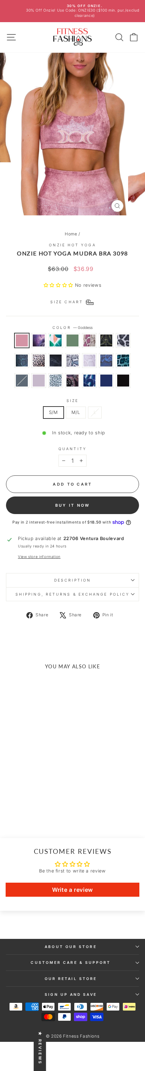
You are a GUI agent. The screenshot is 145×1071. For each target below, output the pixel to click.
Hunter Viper (22, 360)
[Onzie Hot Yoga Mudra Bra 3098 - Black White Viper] (43, 795)
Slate (22, 381)
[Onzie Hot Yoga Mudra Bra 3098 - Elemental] (35, 795)
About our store (70, 947)
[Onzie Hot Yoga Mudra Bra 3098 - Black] (39, 808)
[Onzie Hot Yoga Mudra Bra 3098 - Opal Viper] (51, 795)
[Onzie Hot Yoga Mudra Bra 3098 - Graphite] (35, 801)
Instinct (123, 360)
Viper (89, 340)
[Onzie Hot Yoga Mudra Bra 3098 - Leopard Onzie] (27, 795)
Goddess (22, 340)
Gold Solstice (106, 340)
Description (72, 580)
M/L (75, 412)
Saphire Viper (106, 360)
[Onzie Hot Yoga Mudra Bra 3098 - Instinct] (19, 801)
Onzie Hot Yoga (72, 245)
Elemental (56, 360)
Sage (72, 340)
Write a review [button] (72, 889)
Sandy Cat (56, 381)
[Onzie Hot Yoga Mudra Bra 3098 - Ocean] (23, 808)
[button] (59, 285)
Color (72, 327)
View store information (39, 556)
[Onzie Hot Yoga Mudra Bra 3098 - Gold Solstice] (51, 788)
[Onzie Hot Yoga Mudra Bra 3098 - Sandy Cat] (43, 801)
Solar (39, 340)
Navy (106, 381)
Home (71, 233)
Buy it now (72, 505)
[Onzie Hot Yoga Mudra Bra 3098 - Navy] (31, 808)
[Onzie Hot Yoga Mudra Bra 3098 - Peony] (51, 801)
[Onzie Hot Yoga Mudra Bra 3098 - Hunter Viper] (19, 795)
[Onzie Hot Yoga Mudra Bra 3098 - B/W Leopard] (11, 795)
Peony (72, 381)
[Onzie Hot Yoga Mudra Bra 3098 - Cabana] (27, 788)
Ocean (89, 381)
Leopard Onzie (39, 360)
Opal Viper (89, 360)
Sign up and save (70, 994)
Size (72, 400)
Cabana (56, 340)
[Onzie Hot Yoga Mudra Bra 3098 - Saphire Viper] (11, 801)
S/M (53, 412)
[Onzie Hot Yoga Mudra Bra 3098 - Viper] (43, 788)
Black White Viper (72, 360)
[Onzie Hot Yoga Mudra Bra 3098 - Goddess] (11, 788)
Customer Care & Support (71, 962)
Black (123, 381)
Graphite (39, 381)
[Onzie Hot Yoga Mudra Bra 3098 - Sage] (35, 788)
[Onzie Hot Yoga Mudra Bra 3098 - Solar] (19, 788)
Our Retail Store (71, 978)
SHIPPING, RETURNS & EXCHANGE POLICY (72, 594)
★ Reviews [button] (40, 1048)
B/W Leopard (123, 340)
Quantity (72, 449)
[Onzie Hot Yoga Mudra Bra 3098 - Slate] (27, 801)
